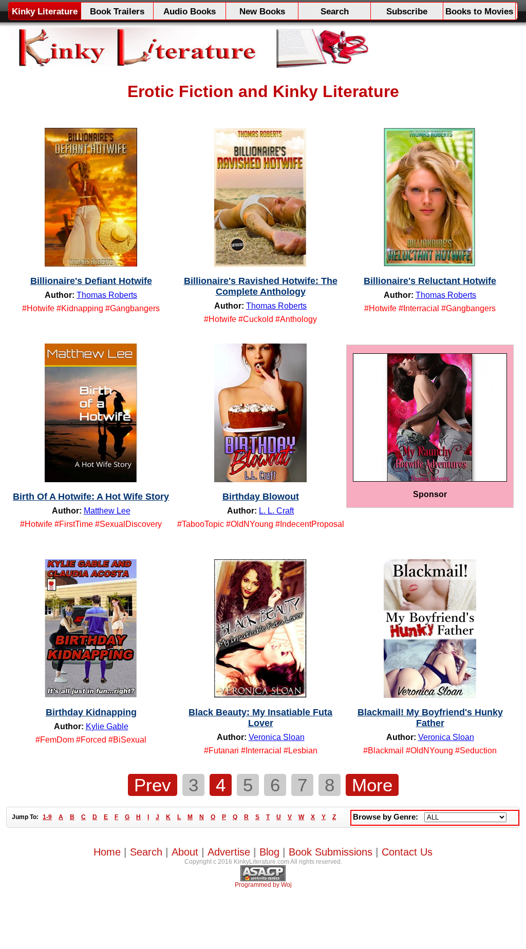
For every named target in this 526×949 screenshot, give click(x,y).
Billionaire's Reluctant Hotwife (430, 281)
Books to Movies (479, 11)
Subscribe (406, 11)
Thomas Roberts (107, 295)
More (372, 785)
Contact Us (407, 852)
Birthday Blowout (260, 496)
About (185, 852)
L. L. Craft (276, 510)
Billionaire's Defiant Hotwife (91, 281)
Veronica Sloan (277, 737)
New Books (262, 11)
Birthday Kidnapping (91, 712)
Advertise (229, 852)
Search (335, 11)
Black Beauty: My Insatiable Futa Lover (260, 717)
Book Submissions (330, 852)
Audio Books (189, 11)
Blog (269, 852)
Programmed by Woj (263, 884)
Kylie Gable (107, 726)
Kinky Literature (45, 11)
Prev (152, 785)
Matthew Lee (107, 510)
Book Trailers (117, 11)
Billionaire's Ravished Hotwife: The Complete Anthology (260, 286)
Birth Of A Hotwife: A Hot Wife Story (91, 496)
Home (107, 852)
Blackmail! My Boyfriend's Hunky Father (430, 717)
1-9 (47, 817)
